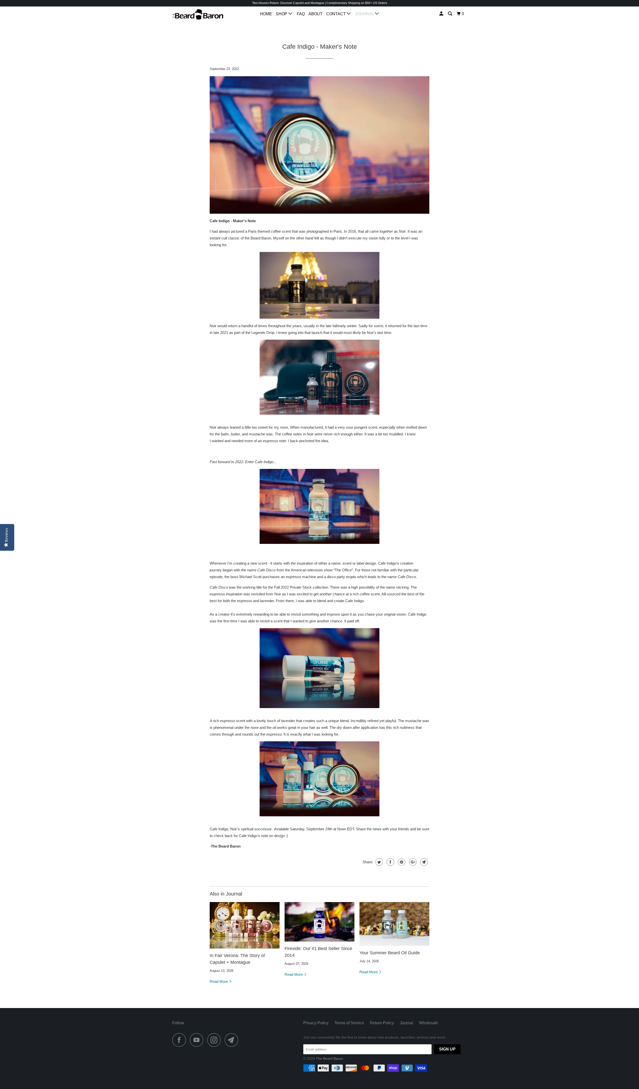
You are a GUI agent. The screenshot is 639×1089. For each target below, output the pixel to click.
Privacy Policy (315, 1023)
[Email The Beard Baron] (233, 1040)
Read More (219, 981)
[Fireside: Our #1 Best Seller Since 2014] (319, 922)
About (315, 14)
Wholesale (428, 1023)
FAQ (301, 14)
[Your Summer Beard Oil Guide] (394, 924)
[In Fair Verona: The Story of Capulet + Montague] (245, 925)
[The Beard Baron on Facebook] (180, 1040)
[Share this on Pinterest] (401, 862)
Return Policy (382, 1023)
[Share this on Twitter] (378, 862)
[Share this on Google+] (412, 862)
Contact (336, 14)
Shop (282, 14)
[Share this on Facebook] (389, 862)
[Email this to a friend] (423, 862)
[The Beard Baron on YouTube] (198, 1040)
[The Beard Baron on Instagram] (215, 1040)
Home (266, 14)
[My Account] (441, 13)
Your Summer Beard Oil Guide (389, 952)
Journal (365, 14)
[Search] (450, 13)
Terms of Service (349, 1023)
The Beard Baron (329, 1059)
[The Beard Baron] (197, 15)
